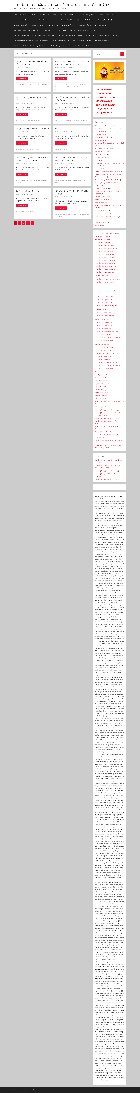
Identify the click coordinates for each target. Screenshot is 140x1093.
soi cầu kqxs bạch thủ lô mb (105, 251)
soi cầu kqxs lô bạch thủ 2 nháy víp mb (108, 279)
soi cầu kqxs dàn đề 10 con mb (106, 266)
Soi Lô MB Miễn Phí (85, 25)
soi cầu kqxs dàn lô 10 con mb (105, 291)
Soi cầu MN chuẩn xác (106, 15)
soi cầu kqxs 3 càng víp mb (104, 242)
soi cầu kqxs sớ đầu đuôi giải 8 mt (107, 362)
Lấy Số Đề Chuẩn (37, 25)
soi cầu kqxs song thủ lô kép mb (106, 306)
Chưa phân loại (100, 134)
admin (32, 67)
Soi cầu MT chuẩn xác (40, 20)
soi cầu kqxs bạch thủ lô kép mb (106, 248)
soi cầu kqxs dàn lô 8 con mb (105, 288)
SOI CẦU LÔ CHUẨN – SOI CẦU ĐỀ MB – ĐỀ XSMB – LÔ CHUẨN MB (63, 5)
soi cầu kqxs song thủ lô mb (105, 272)
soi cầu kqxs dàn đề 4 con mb (105, 257)
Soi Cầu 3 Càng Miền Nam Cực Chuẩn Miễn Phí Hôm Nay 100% (34, 35)
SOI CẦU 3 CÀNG (60, 30)
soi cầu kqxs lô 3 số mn (103, 328)
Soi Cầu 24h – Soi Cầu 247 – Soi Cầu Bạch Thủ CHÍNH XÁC (32, 30)
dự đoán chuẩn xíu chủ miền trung (107, 353)
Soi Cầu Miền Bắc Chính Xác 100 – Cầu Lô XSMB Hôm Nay (91, 40)
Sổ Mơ (55, 20)
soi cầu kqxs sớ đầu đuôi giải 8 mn (107, 331)
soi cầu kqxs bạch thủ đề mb (105, 245)
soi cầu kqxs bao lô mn (103, 313)
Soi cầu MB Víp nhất (87, 15)
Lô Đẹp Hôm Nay (52, 25)
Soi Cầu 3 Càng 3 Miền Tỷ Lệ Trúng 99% (82, 30)
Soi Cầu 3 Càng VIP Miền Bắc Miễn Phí (70, 35)
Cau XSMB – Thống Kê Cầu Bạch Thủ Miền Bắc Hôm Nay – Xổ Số (69, 46)
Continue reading (21, 78)
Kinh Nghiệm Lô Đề (67, 20)
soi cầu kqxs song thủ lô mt (105, 368)
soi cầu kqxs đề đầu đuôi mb (105, 294)
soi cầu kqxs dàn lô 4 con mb (105, 282)
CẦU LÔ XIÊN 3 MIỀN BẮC (104, 300)
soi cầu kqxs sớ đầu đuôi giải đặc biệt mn (109, 337)
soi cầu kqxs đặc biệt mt (104, 350)
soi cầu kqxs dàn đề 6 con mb (105, 260)
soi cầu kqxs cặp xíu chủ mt (105, 347)
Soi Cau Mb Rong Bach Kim (60, 40)
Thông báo (98, 225)
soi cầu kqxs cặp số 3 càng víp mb (107, 269)
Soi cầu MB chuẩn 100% (67, 15)
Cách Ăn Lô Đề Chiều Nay (85, 20)
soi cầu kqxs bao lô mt (21, 20)
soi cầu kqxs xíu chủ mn (103, 334)
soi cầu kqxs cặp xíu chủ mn (105, 315)
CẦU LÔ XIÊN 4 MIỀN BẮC (104, 303)
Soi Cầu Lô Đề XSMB (68, 25)
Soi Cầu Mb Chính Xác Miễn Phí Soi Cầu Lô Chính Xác (31, 40)
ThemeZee (36, 1090)
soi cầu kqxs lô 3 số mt (103, 359)
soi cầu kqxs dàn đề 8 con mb (105, 263)
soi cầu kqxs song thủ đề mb (105, 254)
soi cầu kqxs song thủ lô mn (105, 340)
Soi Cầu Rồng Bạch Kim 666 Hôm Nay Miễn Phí (29, 46)
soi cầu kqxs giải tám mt (104, 356)
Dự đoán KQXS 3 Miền (21, 25)
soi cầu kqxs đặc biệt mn (104, 323)
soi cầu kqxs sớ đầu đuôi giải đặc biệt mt (109, 365)
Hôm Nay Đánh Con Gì (105, 20)
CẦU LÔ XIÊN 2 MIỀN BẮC (104, 297)
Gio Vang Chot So (101, 25)
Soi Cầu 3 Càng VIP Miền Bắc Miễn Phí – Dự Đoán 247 (103, 35)
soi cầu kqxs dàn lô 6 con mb (105, 285)
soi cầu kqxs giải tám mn (104, 326)
